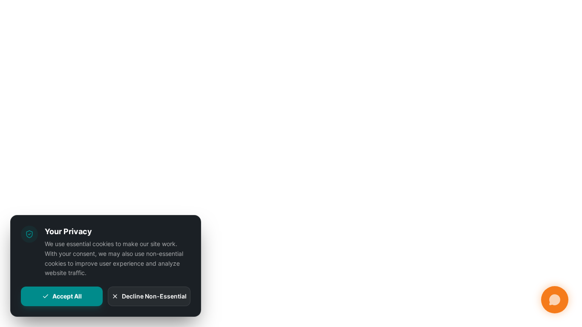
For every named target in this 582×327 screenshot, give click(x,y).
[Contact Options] (554, 299)
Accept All (67, 296)
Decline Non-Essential (154, 296)
